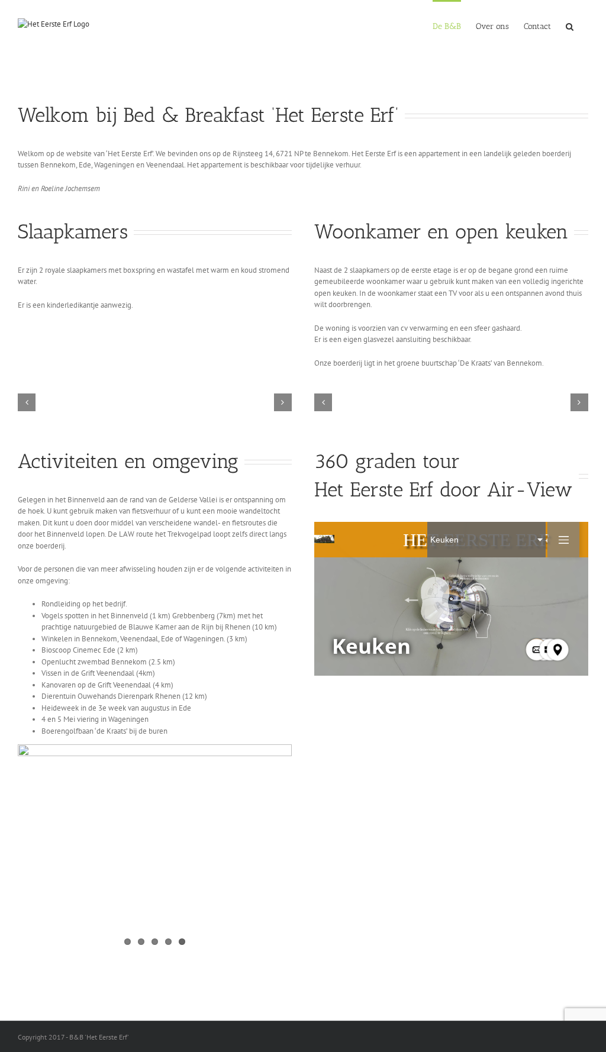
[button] (569, 25)
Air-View (530, 489)
